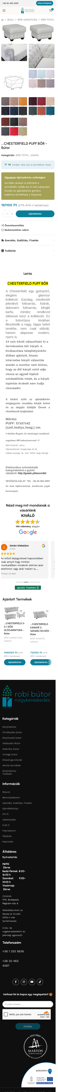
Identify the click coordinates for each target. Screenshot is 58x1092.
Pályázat (7, 836)
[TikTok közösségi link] (40, 982)
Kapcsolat (7, 841)
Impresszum (9, 830)
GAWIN (35, 155)
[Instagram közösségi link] (24, 982)
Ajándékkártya (10, 808)
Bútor (10, 19)
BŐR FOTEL (47, 19)
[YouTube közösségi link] (32, 982)
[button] (14, 662)
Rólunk (6, 792)
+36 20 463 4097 (10, 3)
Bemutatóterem (11, 797)
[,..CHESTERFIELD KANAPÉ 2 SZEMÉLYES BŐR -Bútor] (41, 614)
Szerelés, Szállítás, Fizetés (17, 803)
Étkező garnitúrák (12, 760)
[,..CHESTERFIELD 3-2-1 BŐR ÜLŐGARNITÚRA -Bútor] (14, 613)
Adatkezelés (9, 819)
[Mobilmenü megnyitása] (4, 10)
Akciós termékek (11, 765)
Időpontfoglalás (45, 3)
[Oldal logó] (27, 10)
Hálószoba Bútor (11, 743)
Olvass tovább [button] (8, 573)
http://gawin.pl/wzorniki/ (32, 473)
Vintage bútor (10, 754)
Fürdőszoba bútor (12, 732)
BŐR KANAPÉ (37, 638)
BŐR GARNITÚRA (27, 19)
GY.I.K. (5, 814)
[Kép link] (26, 696)
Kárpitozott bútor (12, 737)
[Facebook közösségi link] (16, 982)
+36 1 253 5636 (13, 951)
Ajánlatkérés (35, 214)
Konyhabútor (9, 727)
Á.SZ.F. (6, 825)
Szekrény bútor (10, 748)
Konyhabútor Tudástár (9, 772)
